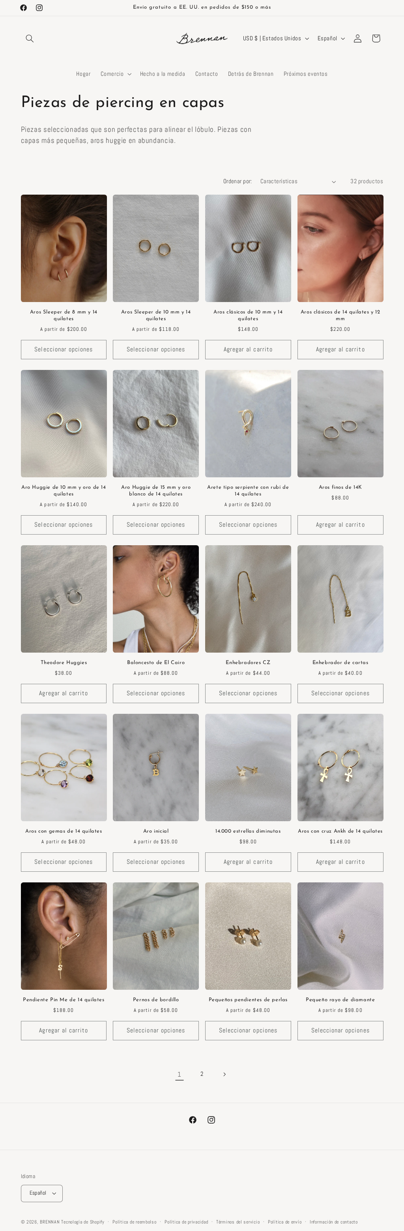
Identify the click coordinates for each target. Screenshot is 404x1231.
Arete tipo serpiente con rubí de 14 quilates (248, 491)
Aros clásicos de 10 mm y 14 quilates (247, 315)
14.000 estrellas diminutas (248, 831)
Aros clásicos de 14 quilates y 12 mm (340, 315)
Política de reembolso (134, 1222)
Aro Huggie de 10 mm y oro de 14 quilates (63, 491)
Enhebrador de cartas (340, 662)
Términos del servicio (238, 1222)
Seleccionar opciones (63, 349)
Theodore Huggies (64, 662)
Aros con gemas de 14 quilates (63, 831)
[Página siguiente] (224, 1074)
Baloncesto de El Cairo (156, 662)
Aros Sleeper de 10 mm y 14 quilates (156, 315)
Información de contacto (334, 1222)
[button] (30, 38)
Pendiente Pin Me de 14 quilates (64, 999)
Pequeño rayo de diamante (340, 999)
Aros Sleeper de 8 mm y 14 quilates (63, 315)
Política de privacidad (186, 1222)
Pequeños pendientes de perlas (248, 999)
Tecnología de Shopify (82, 1222)
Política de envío (285, 1222)
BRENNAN (50, 1222)
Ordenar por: (237, 181)
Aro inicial (156, 831)
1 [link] (179, 1074)
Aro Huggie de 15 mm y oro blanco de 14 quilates (156, 491)
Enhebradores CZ (248, 662)
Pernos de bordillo (156, 999)
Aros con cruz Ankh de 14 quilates (340, 831)
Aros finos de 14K (340, 487)
